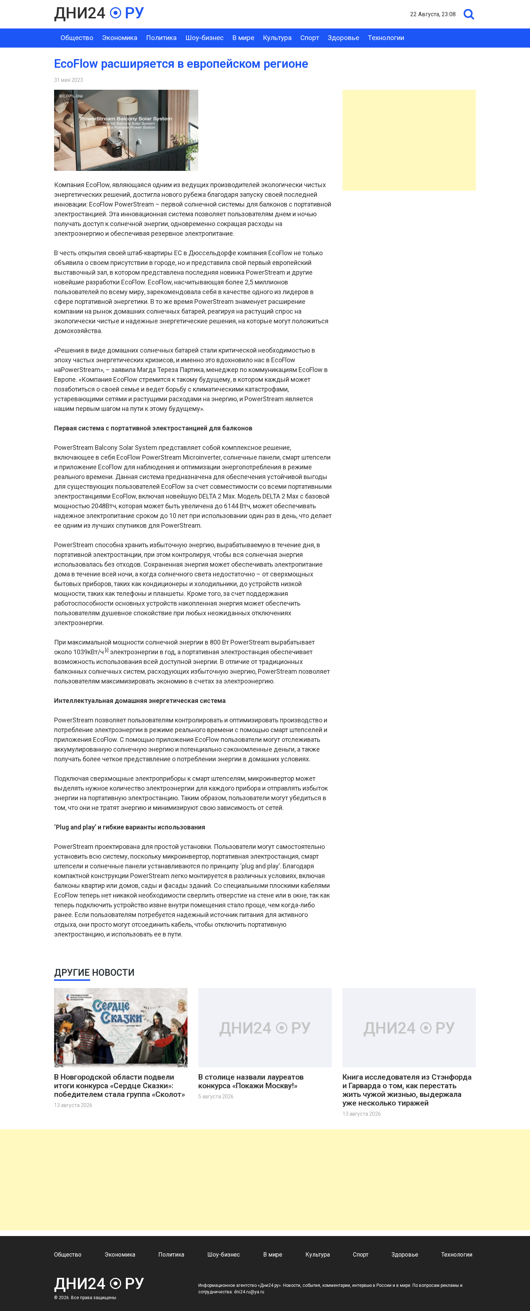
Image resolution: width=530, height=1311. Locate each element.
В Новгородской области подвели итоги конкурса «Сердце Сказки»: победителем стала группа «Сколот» (119, 1086)
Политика (161, 38)
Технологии (386, 38)
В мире (243, 38)
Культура (277, 38)
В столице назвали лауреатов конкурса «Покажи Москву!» (251, 1081)
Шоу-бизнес (204, 38)
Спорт (309, 38)
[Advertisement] (409, 140)
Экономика (119, 38)
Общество (77, 38)
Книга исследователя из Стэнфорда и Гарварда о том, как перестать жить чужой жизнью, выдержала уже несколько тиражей (407, 1090)
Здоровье (343, 38)
